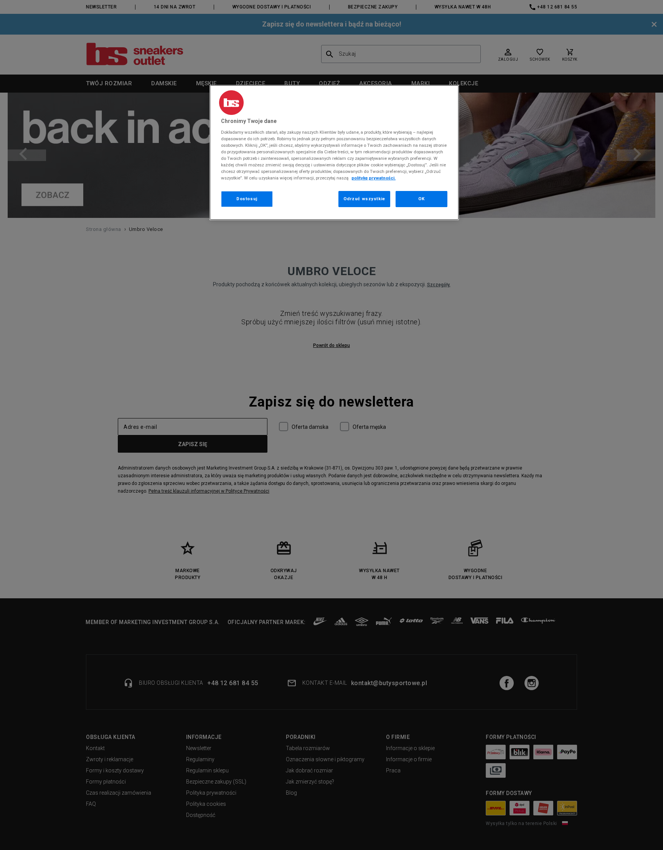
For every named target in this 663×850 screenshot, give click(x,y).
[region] (334, 152)
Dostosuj (246, 198)
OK (421, 198)
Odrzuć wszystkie (364, 198)
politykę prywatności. (373, 178)
